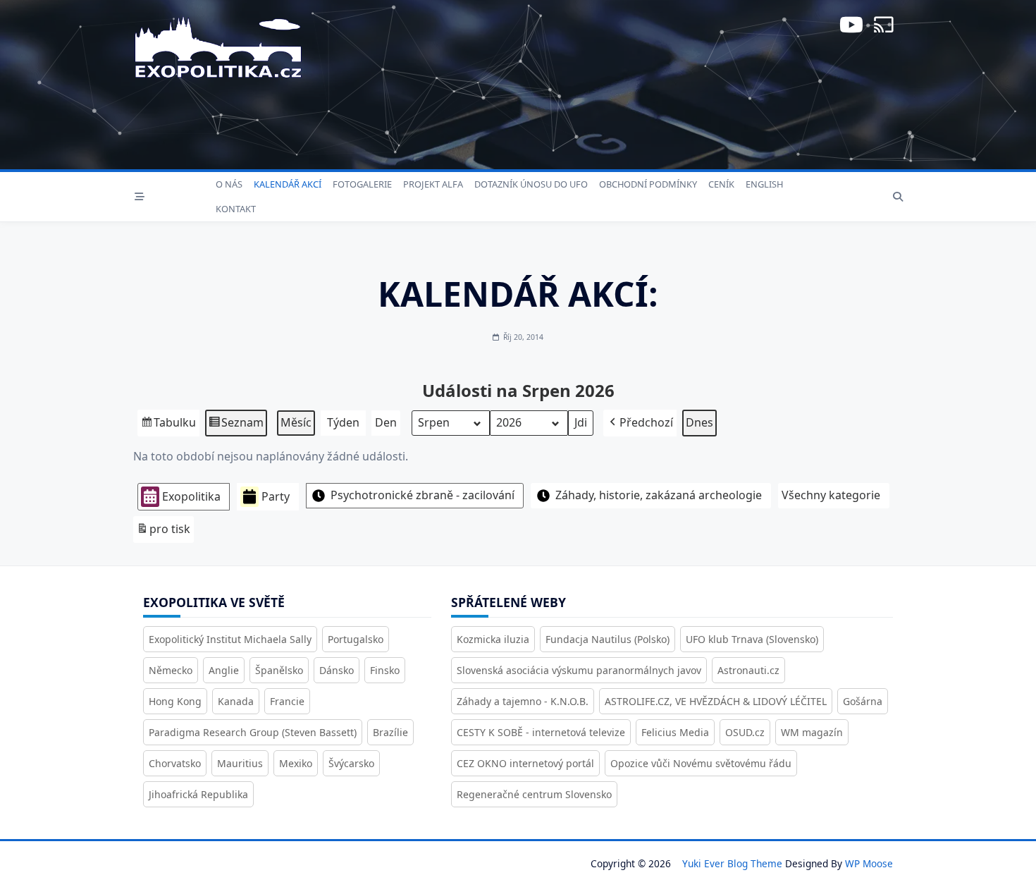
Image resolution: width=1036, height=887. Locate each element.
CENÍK (721, 184)
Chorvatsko (175, 763)
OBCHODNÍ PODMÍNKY (648, 184)
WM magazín (812, 732)
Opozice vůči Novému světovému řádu (700, 763)
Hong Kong (175, 701)
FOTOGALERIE (362, 184)
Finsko (385, 670)
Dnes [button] (699, 422)
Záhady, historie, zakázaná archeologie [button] (658, 495)
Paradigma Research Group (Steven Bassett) (253, 732)
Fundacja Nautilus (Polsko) (607, 639)
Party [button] (275, 496)
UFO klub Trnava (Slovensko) (752, 639)
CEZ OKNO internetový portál (525, 763)
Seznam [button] (236, 425)
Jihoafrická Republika (198, 794)
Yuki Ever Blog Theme (732, 863)
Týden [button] (343, 422)
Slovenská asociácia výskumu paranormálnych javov (579, 670)
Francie (287, 701)
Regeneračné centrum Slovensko (534, 794)
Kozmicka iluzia (493, 639)
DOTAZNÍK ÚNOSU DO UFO (531, 184)
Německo (170, 670)
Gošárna (862, 701)
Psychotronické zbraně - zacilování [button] (422, 495)
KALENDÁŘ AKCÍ (287, 184)
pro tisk (163, 532)
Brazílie (390, 732)
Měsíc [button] (296, 422)
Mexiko (295, 763)
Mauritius (240, 763)
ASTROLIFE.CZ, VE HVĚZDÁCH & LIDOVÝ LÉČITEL (716, 701)
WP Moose (869, 863)
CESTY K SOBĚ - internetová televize (541, 732)
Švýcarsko (351, 763)
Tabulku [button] (168, 425)
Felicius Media (675, 732)
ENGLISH (764, 184)
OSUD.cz (745, 732)
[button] (640, 423)
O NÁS (229, 184)
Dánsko (336, 670)
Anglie (224, 670)
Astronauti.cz (748, 670)
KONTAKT (236, 208)
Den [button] (386, 422)
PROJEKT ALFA (433, 184)
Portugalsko (355, 639)
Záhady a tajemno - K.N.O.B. (522, 701)
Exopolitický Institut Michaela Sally (230, 639)
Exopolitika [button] (191, 496)
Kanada (236, 701)
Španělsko (279, 670)
